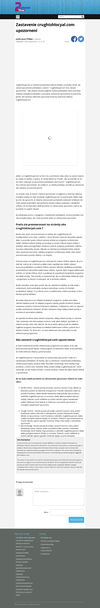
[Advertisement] (50, 61)
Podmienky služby (47, 544)
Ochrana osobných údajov (50, 541)
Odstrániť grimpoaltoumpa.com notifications (23, 568)
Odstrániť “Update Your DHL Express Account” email (24, 592)
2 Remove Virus (22, 7)
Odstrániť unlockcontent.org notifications (22, 577)
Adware (38, 39)
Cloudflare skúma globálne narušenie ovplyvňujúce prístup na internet (25, 540)
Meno (46, 512)
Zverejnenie (45, 554)
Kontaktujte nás (46, 538)
